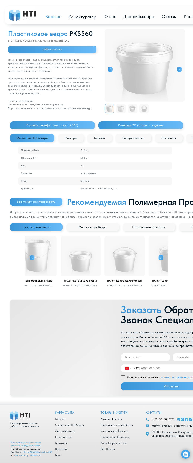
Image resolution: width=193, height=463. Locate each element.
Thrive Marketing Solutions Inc (26, 455)
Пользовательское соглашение (25, 442)
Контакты (61, 443)
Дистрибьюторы (65, 430)
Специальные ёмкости (114, 430)
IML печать (108, 449)
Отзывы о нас (63, 436)
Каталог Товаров (111, 418)
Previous (32, 257)
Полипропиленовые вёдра (117, 424)
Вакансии (61, 449)
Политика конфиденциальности (25, 445)
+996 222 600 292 (162, 419)
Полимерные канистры (115, 436)
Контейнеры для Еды (113, 443)
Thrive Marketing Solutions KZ (38, 452)
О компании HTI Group (69, 424)
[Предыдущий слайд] (110, 69)
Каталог (60, 418)
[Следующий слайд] (179, 69)
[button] (140, 125)
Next (161, 257)
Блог (58, 455)
